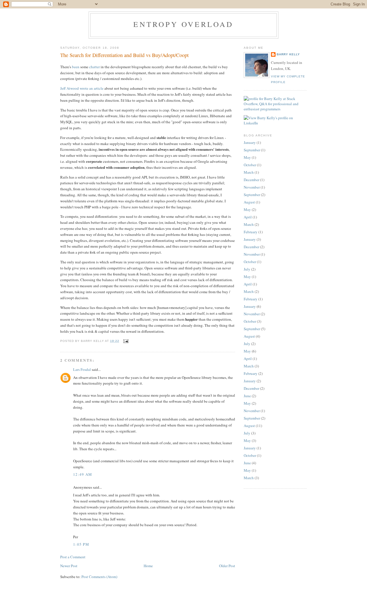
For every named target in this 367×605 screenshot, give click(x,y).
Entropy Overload (183, 24)
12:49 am (82, 474)
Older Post (227, 565)
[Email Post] (124, 340)
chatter (94, 66)
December (251, 179)
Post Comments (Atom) (99, 576)
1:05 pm (81, 544)
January (250, 142)
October (250, 164)
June (247, 395)
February (250, 231)
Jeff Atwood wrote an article (82, 88)
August (249, 202)
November (252, 187)
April (248, 217)
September (252, 149)
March (249, 172)
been (75, 66)
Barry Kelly (288, 54)
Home (148, 565)
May (247, 157)
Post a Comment (72, 556)
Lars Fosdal (82, 369)
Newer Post (68, 565)
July (247, 269)
